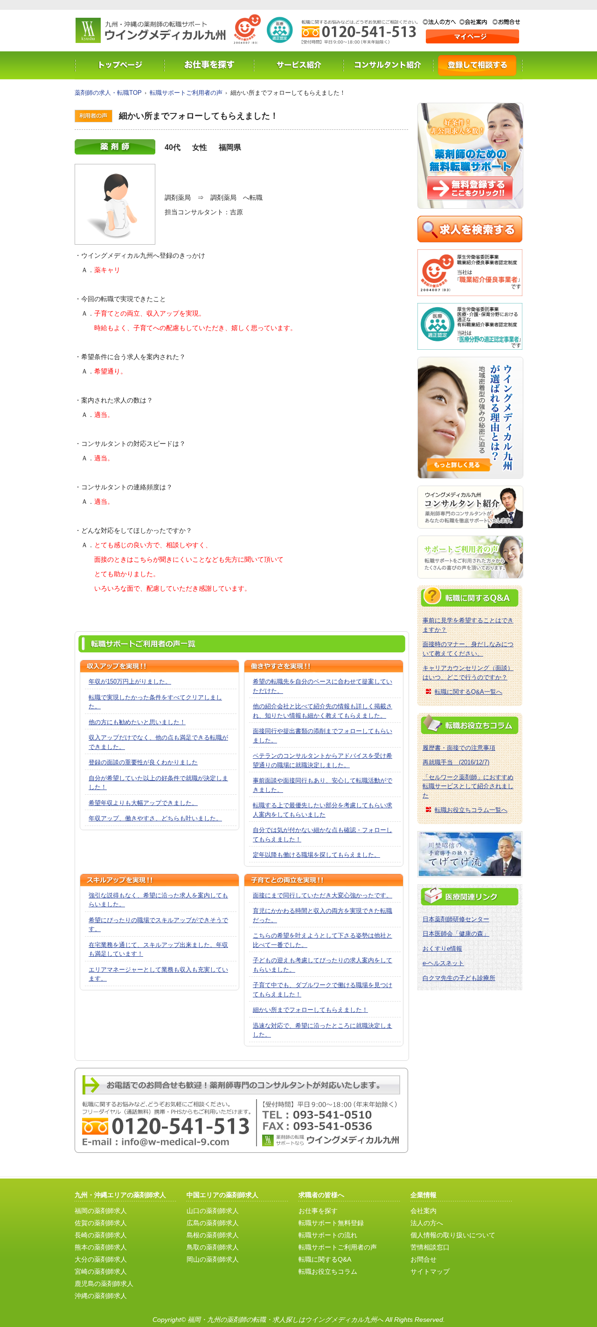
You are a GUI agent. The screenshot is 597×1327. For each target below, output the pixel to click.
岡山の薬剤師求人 (213, 1259)
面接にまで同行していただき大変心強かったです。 (322, 895)
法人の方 (441, 22)
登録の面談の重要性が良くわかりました (143, 762)
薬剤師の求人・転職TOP (108, 93)
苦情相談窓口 (430, 1247)
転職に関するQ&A (324, 1259)
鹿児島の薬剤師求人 (104, 1283)
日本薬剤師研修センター (456, 919)
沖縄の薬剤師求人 (101, 1295)
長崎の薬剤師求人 (101, 1235)
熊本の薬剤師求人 (101, 1247)
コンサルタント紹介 (388, 65)
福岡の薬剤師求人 (101, 1210)
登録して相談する (477, 65)
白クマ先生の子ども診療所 (459, 977)
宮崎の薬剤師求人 (101, 1271)
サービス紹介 (298, 65)
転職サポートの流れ (327, 1235)
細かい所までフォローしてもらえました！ (310, 1009)
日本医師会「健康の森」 (456, 933)
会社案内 (476, 22)
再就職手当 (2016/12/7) (456, 762)
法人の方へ (426, 1223)
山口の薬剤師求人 (213, 1210)
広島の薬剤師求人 (213, 1223)
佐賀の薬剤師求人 (101, 1223)
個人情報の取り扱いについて (452, 1235)
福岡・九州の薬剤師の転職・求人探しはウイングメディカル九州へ (285, 1319)
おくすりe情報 (442, 948)
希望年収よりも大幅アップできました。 (143, 802)
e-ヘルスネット (443, 963)
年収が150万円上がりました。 (130, 681)
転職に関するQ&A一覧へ (468, 691)
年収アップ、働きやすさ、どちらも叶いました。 (155, 818)
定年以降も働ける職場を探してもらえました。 (316, 854)
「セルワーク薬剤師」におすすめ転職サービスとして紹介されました (468, 786)
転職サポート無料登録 (331, 1223)
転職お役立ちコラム (327, 1271)
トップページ (119, 65)
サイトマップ (430, 1271)
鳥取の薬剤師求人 (213, 1247)
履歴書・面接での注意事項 (459, 747)
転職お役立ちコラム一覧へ (471, 809)
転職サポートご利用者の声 (186, 93)
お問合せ (506, 22)
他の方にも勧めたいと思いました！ (137, 722)
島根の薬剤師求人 (213, 1235)
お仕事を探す (209, 65)
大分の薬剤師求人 (101, 1259)
